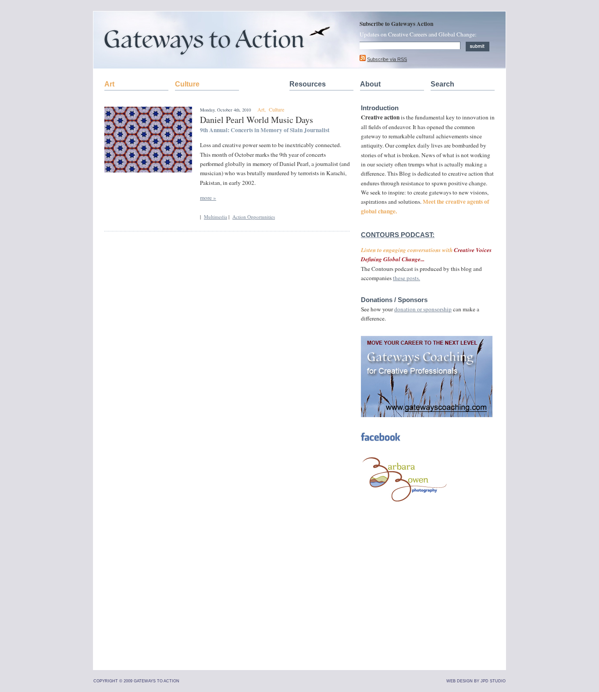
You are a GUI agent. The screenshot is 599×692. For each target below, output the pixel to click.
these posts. (406, 278)
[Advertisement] (426, 602)
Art (109, 84)
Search (442, 84)
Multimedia (215, 216)
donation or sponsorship (423, 309)
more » (208, 198)
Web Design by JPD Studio (476, 681)
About (370, 84)
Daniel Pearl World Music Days (256, 120)
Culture (187, 84)
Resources (307, 84)
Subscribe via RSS (387, 59)
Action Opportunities (253, 216)
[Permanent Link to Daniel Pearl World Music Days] (148, 170)
